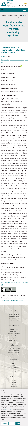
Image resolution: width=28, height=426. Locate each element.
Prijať (18, 423)
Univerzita (3, 15)
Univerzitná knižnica (12, 15)
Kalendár (14, 382)
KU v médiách (14, 372)
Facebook (14, 384)
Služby (21, 15)
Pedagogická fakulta (14, 316)
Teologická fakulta (14, 318)
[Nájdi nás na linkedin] (26, 5)
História (14, 365)
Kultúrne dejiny (11, 17)
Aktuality (14, 380)
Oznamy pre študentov (14, 348)
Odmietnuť (12, 423)
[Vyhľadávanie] (19, 5)
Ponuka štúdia (14, 329)
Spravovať (4, 423)
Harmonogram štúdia (14, 352)
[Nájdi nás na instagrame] (24, 5)
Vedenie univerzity (14, 367)
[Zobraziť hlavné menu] (25, 10)
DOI (26, 15)
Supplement (19, 17)
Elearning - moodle (14, 355)
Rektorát (14, 369)
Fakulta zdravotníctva (14, 321)
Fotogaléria (14, 338)
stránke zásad (8, 410)
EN (4, 9)
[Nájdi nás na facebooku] (21, 5)
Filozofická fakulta (14, 314)
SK (2, 9)
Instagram (14, 386)
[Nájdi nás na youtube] (22, 5)
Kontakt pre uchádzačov (14, 335)
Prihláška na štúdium (14, 331)
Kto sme (14, 363)
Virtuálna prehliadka (14, 340)
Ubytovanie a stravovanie (14, 333)
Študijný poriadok (14, 350)
